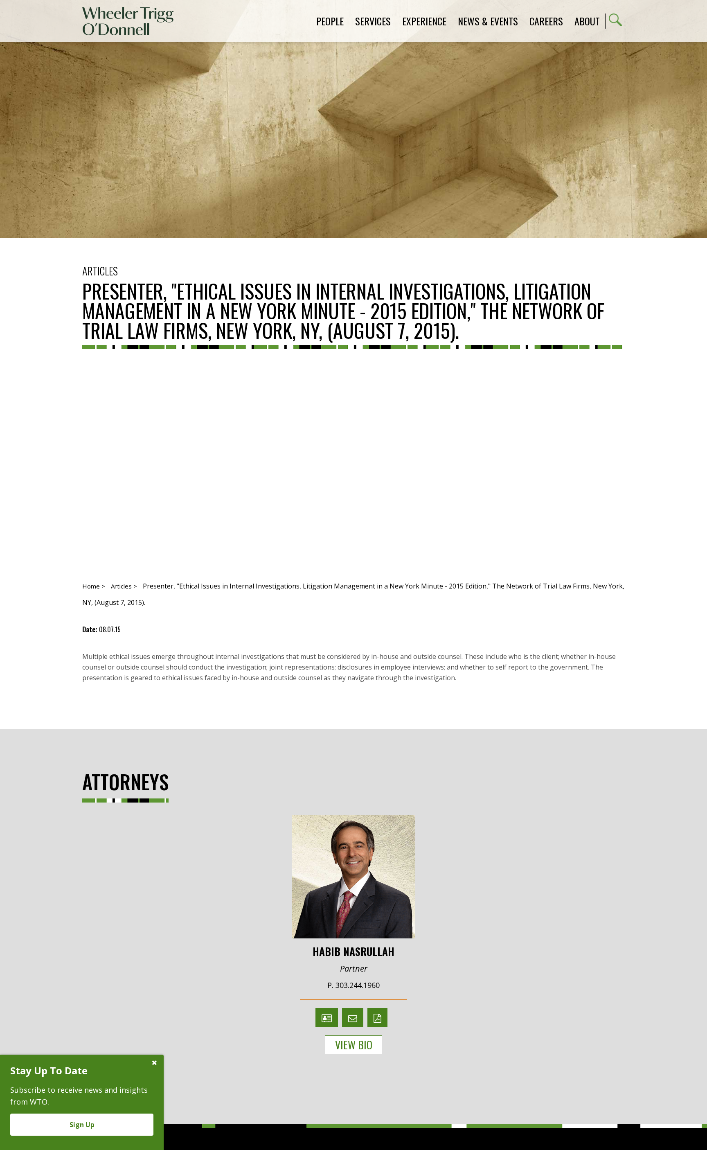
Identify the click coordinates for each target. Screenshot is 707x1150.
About (587, 21)
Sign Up (82, 1124)
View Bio (353, 1045)
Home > (93, 586)
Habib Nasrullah (353, 950)
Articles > (124, 586)
